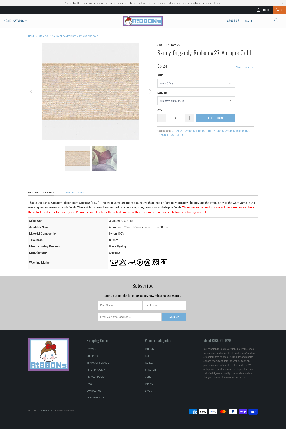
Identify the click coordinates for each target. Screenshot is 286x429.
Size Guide (243, 67)
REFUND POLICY (96, 369)
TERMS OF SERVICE (98, 362)
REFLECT (150, 362)
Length (162, 92)
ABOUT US (233, 20)
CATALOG (178, 130)
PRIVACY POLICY (96, 376)
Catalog (18, 20)
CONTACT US (94, 390)
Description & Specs (41, 192)
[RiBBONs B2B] (143, 21)
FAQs (89, 383)
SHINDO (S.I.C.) (173, 134)
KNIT (148, 355)
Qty (159, 110)
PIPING (149, 383)
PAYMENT (92, 348)
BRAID (148, 390)
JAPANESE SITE (95, 397)
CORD (148, 376)
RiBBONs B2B (44, 410)
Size (160, 75)
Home (7, 20)
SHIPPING (92, 355)
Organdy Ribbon (194, 130)
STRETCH (150, 369)
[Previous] (32, 91)
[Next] (150, 91)
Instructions (75, 192)
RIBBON (211, 130)
